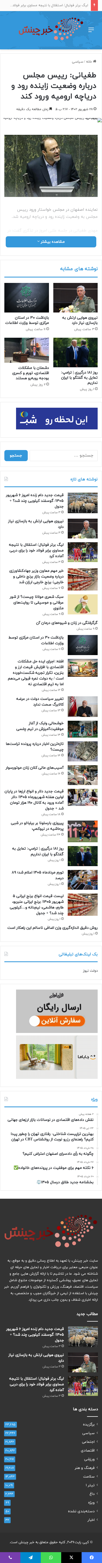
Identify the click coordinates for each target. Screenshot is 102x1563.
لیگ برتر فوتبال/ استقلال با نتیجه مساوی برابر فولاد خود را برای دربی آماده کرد (36, 550)
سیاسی (77, 61)
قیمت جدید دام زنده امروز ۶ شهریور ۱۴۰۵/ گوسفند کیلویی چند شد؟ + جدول (35, 501)
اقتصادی (88, 1450)
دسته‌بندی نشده (81, 1511)
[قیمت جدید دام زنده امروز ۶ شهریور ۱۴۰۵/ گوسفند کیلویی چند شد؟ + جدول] (83, 503)
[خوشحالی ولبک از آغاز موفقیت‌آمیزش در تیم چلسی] (83, 729)
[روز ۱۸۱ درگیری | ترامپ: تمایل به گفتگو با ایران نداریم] (75, 352)
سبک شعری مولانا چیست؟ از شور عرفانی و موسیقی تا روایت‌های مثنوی (37, 602)
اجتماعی (88, 1441)
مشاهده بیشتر (52, 241)
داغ (92, 1494)
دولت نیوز (90, 970)
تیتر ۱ (90, 1485)
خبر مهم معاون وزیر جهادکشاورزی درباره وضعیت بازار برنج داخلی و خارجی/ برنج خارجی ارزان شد (36, 576)
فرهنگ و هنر (85, 1468)
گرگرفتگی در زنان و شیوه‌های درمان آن (67, 623)
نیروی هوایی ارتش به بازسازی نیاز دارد (80, 320)
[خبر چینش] (51, 30)
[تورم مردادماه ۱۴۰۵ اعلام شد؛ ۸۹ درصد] (83, 880)
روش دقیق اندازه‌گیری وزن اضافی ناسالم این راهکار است (52, 927)
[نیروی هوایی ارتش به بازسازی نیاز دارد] (75, 297)
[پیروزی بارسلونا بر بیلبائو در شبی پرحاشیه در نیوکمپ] (83, 831)
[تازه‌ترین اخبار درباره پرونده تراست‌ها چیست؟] (83, 751)
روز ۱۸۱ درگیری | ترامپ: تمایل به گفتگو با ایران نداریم (79, 377)
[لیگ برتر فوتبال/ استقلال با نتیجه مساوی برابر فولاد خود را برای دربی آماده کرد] (83, 552)
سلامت (89, 1476)
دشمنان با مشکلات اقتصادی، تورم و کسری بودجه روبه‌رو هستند (30, 373)
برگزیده (89, 1424)
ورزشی (89, 1459)
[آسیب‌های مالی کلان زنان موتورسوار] (83, 775)
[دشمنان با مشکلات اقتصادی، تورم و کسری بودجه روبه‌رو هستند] (26, 350)
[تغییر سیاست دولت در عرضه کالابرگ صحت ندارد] (83, 706)
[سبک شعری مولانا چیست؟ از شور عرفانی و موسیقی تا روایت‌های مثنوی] (83, 604)
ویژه (91, 1502)
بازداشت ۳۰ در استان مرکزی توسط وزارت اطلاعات (27, 320)
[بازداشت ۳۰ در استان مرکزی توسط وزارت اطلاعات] (26, 297)
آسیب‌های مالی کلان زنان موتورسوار (35, 767)
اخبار (91, 1520)
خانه (89, 61)
